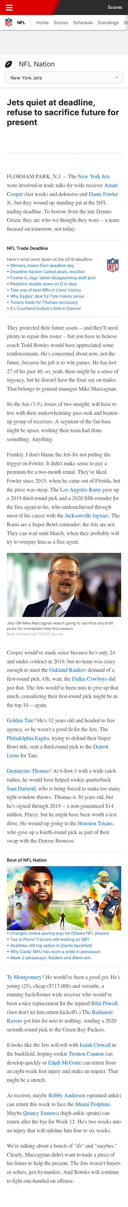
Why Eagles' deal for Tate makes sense (47, 296)
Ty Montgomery (24, 976)
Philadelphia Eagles (28, 737)
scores (115, 7)
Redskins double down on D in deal (43, 283)
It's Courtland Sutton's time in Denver (45, 308)
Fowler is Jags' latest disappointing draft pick (53, 277)
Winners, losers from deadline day (42, 265)
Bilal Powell (104, 1003)
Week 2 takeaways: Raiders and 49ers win (50, 957)
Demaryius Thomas (28, 770)
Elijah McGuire (64, 1062)
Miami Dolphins (92, 1103)
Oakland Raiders (67, 669)
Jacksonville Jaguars (87, 515)
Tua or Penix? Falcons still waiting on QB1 (49, 939)
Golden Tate (20, 720)
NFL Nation (37, 64)
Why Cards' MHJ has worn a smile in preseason (55, 951)
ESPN (36, 7)
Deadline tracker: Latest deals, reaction (47, 271)
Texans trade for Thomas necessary (44, 302)
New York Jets (94, 176)
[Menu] (9, 7)
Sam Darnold (21, 788)
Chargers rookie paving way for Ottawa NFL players (59, 933)
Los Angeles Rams (80, 489)
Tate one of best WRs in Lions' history (45, 289)
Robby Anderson (66, 1095)
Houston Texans (95, 823)
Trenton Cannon (86, 1053)
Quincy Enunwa (41, 1112)
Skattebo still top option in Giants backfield (51, 945)
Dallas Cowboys (89, 678)
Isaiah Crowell (95, 1044)
